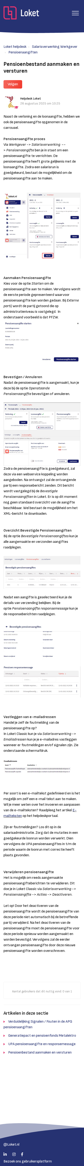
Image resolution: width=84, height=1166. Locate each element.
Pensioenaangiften (23, 52)
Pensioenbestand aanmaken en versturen (40, 1052)
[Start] (21, 12)
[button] (75, 13)
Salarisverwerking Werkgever (54, 47)
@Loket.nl (11, 1144)
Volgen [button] (13, 84)
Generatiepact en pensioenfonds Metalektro (42, 1035)
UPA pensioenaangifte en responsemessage (42, 1044)
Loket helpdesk (15, 47)
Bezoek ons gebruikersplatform (28, 1161)
